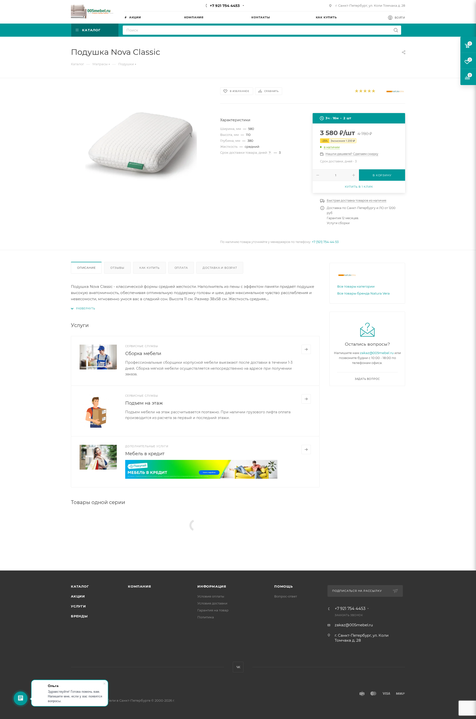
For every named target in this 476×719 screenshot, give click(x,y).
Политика (205, 617)
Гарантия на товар (213, 610)
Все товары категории (356, 286)
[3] (365, 91)
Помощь (283, 586)
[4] (369, 91)
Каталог (80, 586)
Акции (78, 596)
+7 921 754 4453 (225, 5)
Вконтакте (238, 667)
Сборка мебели (143, 353)
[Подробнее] (306, 349)
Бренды (79, 616)
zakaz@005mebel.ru (377, 353)
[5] (373, 91)
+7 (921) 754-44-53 (325, 242)
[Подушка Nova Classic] (141, 142)
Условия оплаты (210, 596)
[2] (360, 91)
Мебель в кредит (145, 453)
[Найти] (395, 30)
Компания (139, 586)
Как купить (149, 268)
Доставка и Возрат (220, 268)
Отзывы (117, 268)
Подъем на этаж (144, 403)
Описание (86, 268)
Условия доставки (212, 603)
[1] (356, 91)
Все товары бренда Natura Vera (363, 293)
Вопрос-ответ (285, 596)
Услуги (78, 606)
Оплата (181, 268)
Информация (211, 586)
